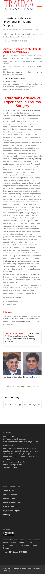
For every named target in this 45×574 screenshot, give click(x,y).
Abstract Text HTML (15, 386)
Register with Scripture (11, 510)
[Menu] (38, 5)
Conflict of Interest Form (12, 502)
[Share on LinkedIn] (20, 404)
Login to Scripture (9, 506)
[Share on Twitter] (10, 404)
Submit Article (8, 490)
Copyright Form (9, 498)
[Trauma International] (18, 5)
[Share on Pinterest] (15, 404)
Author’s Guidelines (10, 494)
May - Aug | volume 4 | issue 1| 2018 (27, 29)
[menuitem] (32, 5)
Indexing (6, 514)
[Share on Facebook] (6, 404)
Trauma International (20, 568)
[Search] (32, 5)
